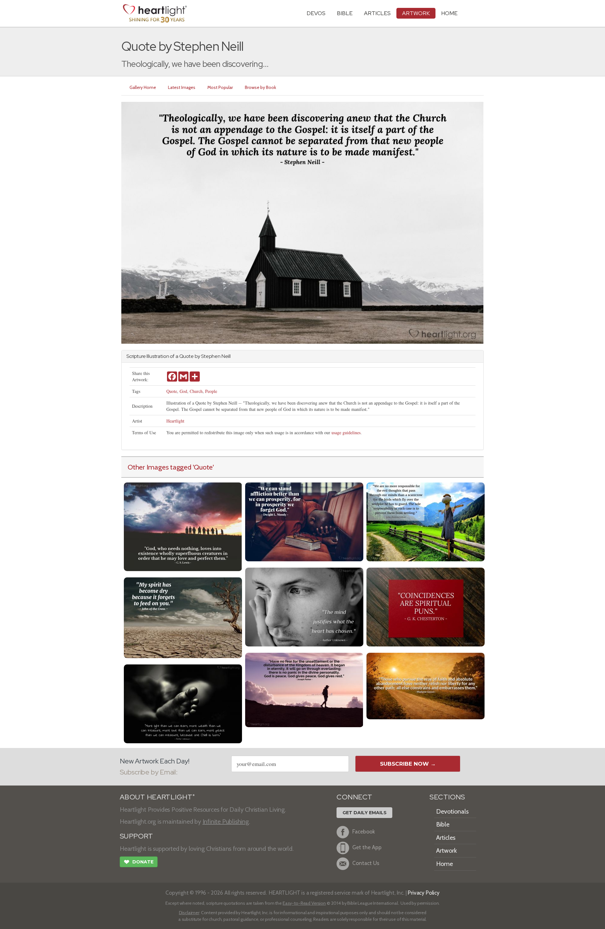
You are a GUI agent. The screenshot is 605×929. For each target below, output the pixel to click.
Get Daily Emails (365, 812)
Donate (138, 862)
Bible (345, 13)
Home (444, 864)
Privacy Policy (424, 892)
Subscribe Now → (408, 764)
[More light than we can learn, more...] (183, 703)
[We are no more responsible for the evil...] (425, 521)
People (211, 391)
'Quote (203, 467)
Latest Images (181, 87)
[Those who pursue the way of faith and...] (425, 685)
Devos (316, 13)
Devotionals (452, 811)
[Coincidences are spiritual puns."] (425, 606)
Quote (171, 391)
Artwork (416, 13)
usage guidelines (345, 432)
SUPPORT (136, 836)
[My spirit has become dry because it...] (183, 617)
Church (196, 391)
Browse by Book (260, 87)
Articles (377, 13)
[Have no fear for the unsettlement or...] (304, 689)
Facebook (363, 831)
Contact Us (365, 863)
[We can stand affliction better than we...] (304, 521)
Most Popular (220, 87)
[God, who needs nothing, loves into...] (183, 526)
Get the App (367, 847)
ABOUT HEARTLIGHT (157, 797)
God (183, 391)
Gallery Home (143, 87)
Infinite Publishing (226, 821)
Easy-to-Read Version (304, 903)
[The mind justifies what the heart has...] (304, 606)
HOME (449, 13)
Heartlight (175, 421)
